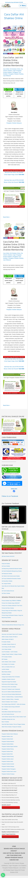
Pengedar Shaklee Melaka (7, 744)
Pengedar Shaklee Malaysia (14, 123)
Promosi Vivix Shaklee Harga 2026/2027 (11, 603)
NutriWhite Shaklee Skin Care (8, 719)
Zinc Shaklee (4, 709)
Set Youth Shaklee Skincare (8, 590)
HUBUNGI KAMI (14, 860)
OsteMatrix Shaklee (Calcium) (8, 679)
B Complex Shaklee (6, 641)
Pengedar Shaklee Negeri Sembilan (10, 746)
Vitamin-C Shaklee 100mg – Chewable (10, 699)
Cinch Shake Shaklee (6, 649)
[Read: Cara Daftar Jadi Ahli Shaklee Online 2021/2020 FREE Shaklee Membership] (14, 40)
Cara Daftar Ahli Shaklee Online (11, 69)
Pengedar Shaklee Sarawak (8, 763)
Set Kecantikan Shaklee (7, 581)
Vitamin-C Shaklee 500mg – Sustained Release (12, 696)
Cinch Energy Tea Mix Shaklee (8, 646)
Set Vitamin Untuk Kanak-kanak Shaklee (11, 576)
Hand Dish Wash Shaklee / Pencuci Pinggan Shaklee (13, 724)
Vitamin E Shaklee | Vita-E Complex (9, 701)
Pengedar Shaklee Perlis (7, 754)
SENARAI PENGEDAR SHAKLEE (14, 857)
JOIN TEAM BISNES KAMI (14, 855)
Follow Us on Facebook (10, 496)
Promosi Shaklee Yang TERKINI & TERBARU (11, 600)
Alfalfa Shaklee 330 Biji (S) (8, 639)
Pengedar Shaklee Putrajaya (8, 774)
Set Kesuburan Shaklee (7, 573)
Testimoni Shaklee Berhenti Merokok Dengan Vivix (13, 624)
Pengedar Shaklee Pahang (8, 749)
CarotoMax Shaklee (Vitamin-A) (9, 644)
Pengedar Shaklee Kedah (7, 738)
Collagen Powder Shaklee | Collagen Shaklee (12, 654)
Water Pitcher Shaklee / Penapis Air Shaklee (11, 726)
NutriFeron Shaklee (6, 674)
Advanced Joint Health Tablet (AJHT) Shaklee (12, 634)
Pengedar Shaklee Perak (7, 751)
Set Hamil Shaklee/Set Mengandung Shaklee (12, 571)
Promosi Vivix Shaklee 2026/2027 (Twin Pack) (12, 605)
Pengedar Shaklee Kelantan (8, 741)
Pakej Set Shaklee (6, 563)
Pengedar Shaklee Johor (7, 736)
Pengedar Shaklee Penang (8, 756)
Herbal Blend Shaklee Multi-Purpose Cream (11, 711)
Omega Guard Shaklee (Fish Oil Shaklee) (11, 676)
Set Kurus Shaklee (6, 566)
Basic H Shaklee (5, 721)
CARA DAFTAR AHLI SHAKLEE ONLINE (14, 853)
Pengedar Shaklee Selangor (8, 766)
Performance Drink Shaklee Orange (9, 684)
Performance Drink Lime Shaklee (9, 686)
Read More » (6, 217)
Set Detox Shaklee (6, 593)
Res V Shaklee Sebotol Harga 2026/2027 (11, 706)
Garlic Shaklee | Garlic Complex (9, 661)
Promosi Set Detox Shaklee (8, 608)
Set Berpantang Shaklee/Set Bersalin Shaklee (12, 568)
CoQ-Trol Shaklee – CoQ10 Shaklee (9, 651)
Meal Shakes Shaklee (6, 671)
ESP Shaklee (4, 659)
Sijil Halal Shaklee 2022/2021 (8, 556)
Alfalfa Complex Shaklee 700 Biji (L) (10, 636)
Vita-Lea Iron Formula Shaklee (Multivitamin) (11, 694)
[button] (11, 518)
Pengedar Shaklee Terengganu (9, 769)
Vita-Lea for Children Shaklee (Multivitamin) (11, 691)
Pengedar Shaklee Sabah (7, 761)
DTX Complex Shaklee (7, 656)
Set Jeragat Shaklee (6, 583)
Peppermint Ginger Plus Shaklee (9, 681)
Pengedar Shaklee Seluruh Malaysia (10, 734)
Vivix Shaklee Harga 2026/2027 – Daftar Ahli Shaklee (13, 704)
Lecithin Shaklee (5, 669)
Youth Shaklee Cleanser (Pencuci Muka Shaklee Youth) (14, 716)
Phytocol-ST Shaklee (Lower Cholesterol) (11, 689)
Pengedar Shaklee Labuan (8, 759)
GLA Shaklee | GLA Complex (8, 664)
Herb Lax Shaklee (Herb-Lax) (8, 666)
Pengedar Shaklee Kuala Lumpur (9, 771)
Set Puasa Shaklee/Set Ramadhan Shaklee (11, 578)
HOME (14, 846)
